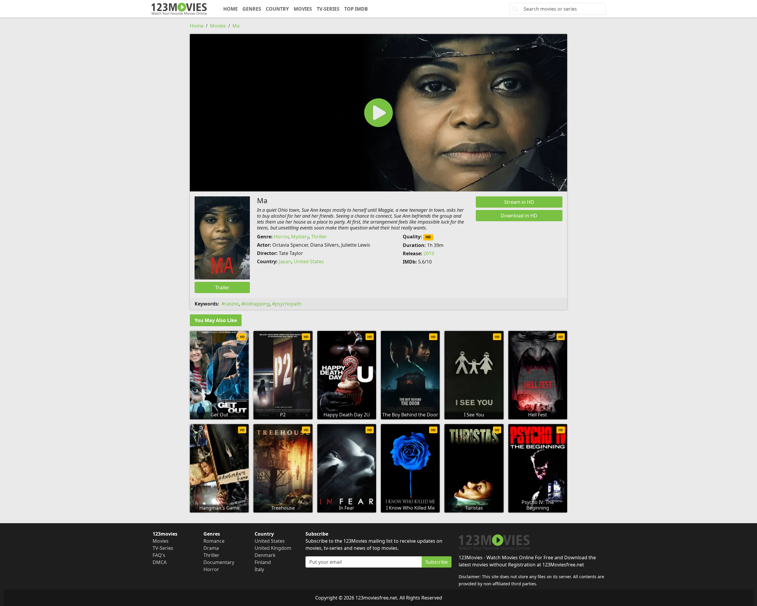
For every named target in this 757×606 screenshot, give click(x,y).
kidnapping (257, 303)
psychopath (288, 303)
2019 (428, 253)
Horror (281, 236)
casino (231, 303)
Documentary (218, 562)
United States (309, 261)
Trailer (222, 287)
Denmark (265, 555)
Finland (263, 562)
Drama (211, 548)
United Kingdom (273, 548)
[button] (378, 112)
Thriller (319, 236)
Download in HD (519, 215)
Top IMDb (356, 9)
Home (230, 9)
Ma (236, 25)
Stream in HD (519, 202)
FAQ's (159, 555)
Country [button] (277, 9)
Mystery (300, 236)
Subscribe (437, 562)
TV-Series (328, 9)
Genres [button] (251, 9)
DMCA (159, 562)
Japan (285, 261)
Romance (213, 541)
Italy (259, 569)
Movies (303, 9)
